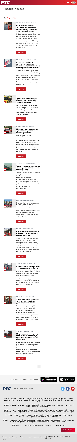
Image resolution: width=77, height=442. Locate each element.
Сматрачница (48, 400)
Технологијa (41, 410)
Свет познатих (61, 410)
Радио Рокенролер (18, 421)
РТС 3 (22, 415)
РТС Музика (42, 416)
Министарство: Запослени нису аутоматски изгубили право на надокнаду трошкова (27, 131)
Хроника (46, 398)
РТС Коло (22, 416)
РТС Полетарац (53, 416)
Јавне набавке (38, 425)
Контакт (19, 425)
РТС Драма (47, 415)
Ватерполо (51, 405)
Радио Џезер (55, 421)
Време (26, 400)
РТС (13, 425)
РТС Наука (38, 415)
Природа (22, 411)
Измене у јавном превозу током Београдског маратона (27, 204)
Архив (64, 421)
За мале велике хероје (53, 411)
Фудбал (13, 405)
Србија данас (36, 398)
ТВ (6, 415)
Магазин (6, 410)
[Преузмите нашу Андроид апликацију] (49, 379)
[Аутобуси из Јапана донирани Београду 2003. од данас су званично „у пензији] (8, 99)
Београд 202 (55, 420)
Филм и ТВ (7, 411)
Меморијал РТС (45, 406)
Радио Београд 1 (15, 420)
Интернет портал (59, 425)
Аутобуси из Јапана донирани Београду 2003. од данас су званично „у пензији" (27, 100)
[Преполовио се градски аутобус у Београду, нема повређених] (8, 267)
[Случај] (8, 63)
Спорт (6, 405)
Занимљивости (23, 410)
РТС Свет (29, 415)
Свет (27, 398)
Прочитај (21, 52)
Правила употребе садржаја (29, 437)
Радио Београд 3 (43, 420)
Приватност (6, 437)
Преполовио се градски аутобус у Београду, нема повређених (28, 267)
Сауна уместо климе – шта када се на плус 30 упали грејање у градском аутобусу (27, 233)
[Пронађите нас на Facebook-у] (68, 389)
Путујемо (51, 410)
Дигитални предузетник (36, 411)
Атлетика (60, 405)
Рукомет (42, 405)
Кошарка (21, 405)
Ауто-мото (68, 405)
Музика (32, 410)
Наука (15, 411)
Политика (14, 398)
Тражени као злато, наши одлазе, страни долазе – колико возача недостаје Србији (28, 168)
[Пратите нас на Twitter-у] (63, 389)
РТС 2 (16, 415)
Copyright (15, 437)
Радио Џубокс (31, 421)
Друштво (54, 398)
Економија (62, 398)
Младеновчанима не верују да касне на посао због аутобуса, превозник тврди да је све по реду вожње (27, 336)
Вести (6, 398)
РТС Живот (57, 415)
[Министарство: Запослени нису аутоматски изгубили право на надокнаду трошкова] (8, 130)
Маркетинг (27, 425)
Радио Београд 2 (29, 420)
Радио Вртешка (43, 421)
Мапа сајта (67, 430)
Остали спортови (32, 406)
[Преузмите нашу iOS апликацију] (67, 379)
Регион (21, 398)
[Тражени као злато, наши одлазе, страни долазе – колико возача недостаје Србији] (8, 167)
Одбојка (35, 405)
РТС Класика (67, 415)
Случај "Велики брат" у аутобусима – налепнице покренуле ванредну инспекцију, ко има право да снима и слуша (28, 65)
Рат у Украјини (17, 400)
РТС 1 (10, 415)
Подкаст (58, 400)
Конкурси (48, 425)
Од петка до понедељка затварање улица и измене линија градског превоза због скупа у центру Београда (27, 28)
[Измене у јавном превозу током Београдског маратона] (8, 203)
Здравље (71, 410)
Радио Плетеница (68, 420)
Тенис (28, 405)
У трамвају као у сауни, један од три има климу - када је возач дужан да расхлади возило (27, 301)
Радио (5, 420)
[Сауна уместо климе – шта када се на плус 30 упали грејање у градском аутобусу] (8, 232)
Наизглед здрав (68, 411)
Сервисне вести (35, 400)
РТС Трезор (31, 416)
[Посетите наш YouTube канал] (73, 389)
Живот (14, 410)
